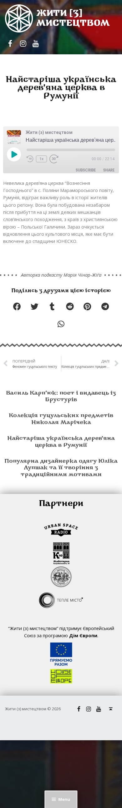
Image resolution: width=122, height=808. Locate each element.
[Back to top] (111, 708)
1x (41, 159)
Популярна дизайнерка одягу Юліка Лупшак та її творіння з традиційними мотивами (61, 468)
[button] (17, 306)
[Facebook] (10, 44)
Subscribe (86, 170)
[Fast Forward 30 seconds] (53, 159)
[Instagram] (23, 44)
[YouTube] (35, 44)
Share (108, 170)
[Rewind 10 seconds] (30, 159)
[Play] (14, 155)
